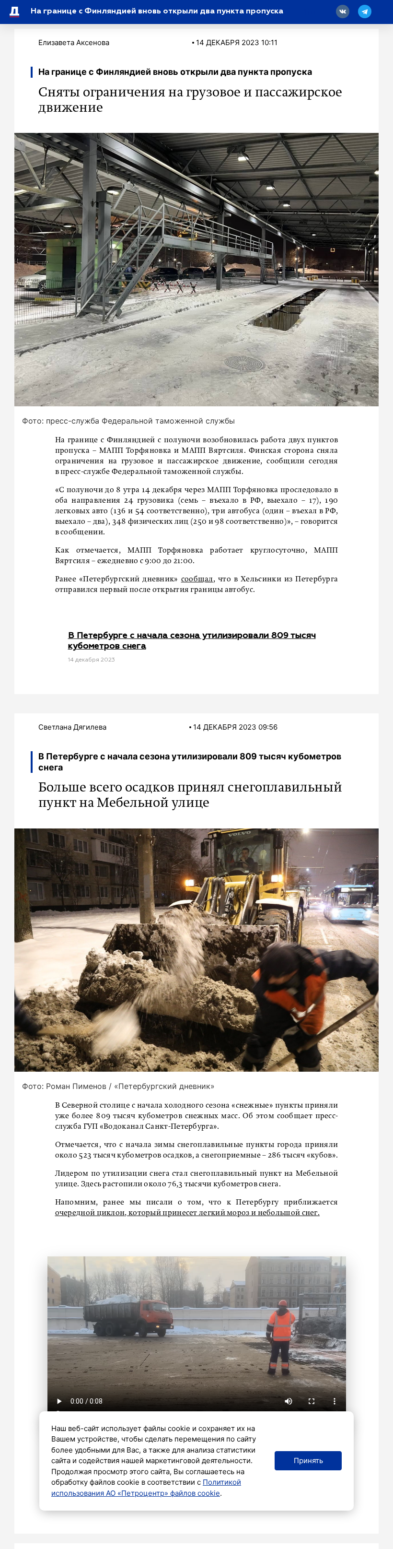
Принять (308, 1460)
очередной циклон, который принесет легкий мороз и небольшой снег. (187, 1213)
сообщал (197, 579)
